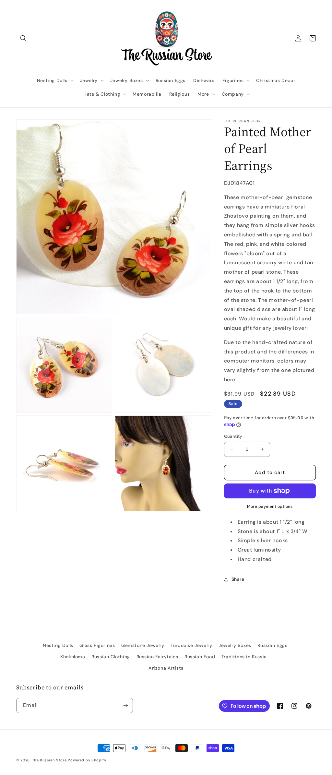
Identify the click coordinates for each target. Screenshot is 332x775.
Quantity (233, 436)
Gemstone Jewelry (142, 645)
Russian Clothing (110, 657)
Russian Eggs (272, 645)
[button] (23, 38)
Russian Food (199, 657)
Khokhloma (72, 657)
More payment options (269, 506)
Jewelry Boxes (235, 645)
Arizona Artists (166, 668)
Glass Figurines (97, 645)
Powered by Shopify (87, 760)
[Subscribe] (125, 705)
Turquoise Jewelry (191, 645)
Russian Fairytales (157, 657)
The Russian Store (49, 760)
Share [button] (237, 579)
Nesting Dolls (58, 645)
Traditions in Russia (244, 657)
